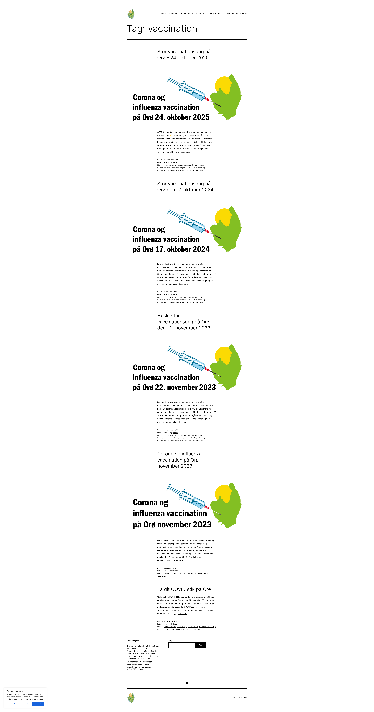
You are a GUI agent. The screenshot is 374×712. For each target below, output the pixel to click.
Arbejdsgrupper (213, 13)
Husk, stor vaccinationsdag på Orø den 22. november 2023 (183, 322)
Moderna (202, 627)
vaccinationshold (198, 170)
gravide (201, 165)
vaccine (199, 629)
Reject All (25, 704)
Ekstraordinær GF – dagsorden (139, 662)
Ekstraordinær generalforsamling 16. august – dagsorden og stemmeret (142, 652)
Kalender (173, 13)
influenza (175, 168)
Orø (192, 168)
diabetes (180, 165)
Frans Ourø (181, 627)
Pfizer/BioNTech (168, 629)
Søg (170, 641)
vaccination (186, 170)
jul (186, 627)
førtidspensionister (191, 165)
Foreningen (185, 13)
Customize (12, 704)
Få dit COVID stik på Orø (184, 589)
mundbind (210, 627)
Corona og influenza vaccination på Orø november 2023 (179, 460)
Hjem (163, 13)
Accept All (38, 704)
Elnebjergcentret (170, 627)
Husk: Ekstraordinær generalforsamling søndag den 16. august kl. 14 (143, 657)
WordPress (242, 698)
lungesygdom (185, 168)
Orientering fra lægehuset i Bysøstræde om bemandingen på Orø (143, 647)
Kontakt (243, 13)
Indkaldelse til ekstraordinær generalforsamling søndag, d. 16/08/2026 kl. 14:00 (139, 667)
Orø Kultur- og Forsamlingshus (184, 573)
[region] (25, 698)
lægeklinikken (193, 627)
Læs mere (185, 152)
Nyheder (200, 13)
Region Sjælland (175, 170)
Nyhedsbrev (232, 13)
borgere (166, 165)
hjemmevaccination (164, 168)
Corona (173, 165)
